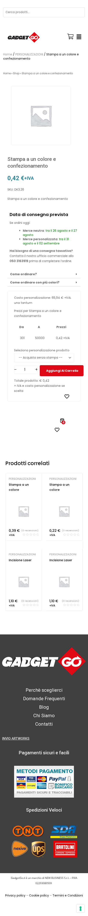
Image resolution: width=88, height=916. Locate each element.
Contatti (44, 724)
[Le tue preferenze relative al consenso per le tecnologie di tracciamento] (80, 909)
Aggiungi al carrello (62, 371)
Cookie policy (39, 895)
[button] (79, 37)
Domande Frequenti (44, 698)
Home (7, 54)
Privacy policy (15, 895)
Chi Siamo (44, 715)
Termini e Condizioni (68, 895)
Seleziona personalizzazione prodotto (41, 350)
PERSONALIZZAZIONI (29, 54)
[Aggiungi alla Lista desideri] (67, 396)
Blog (44, 707)
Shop (16, 73)
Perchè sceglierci (44, 690)
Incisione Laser (20, 560)
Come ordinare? (23, 274)
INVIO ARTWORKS (15, 738)
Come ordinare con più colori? (34, 282)
